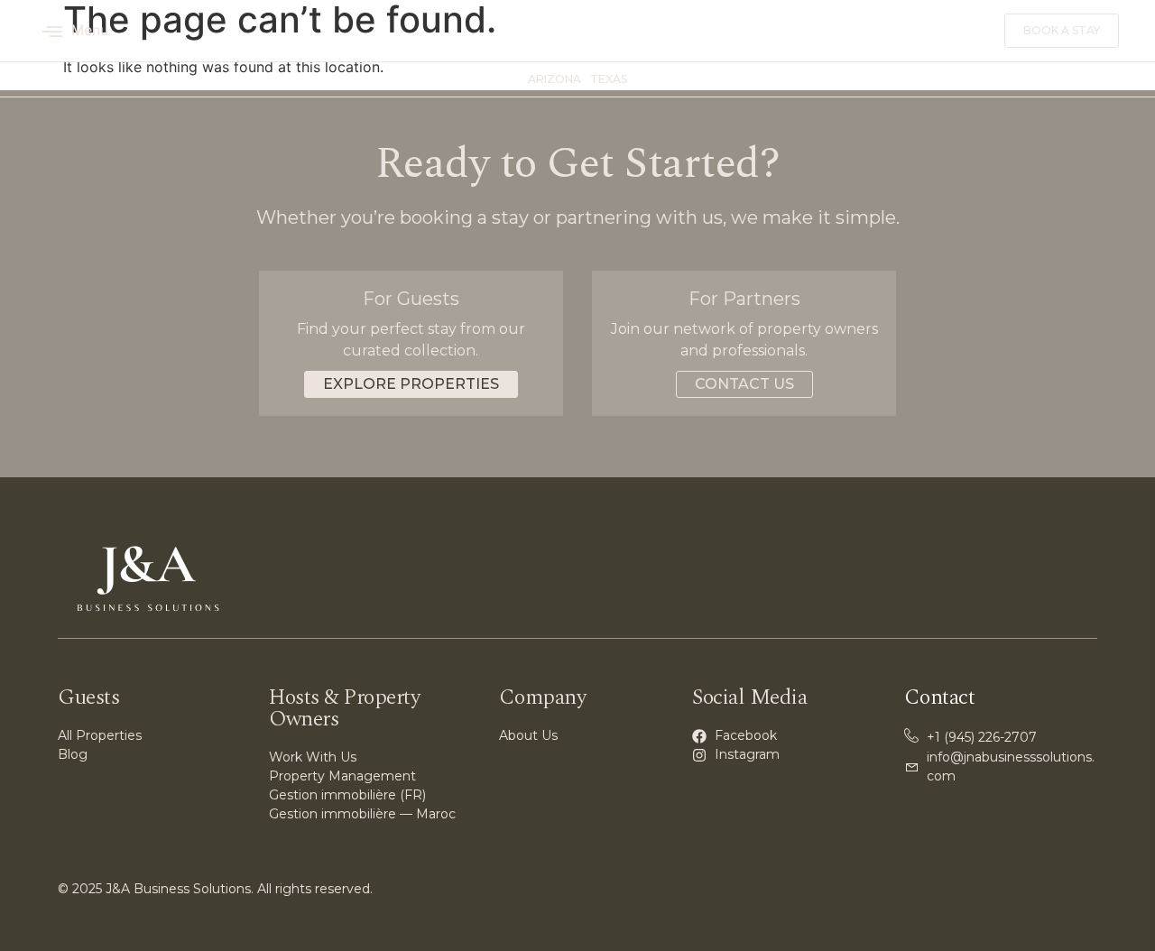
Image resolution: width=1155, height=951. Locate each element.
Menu (89, 30)
